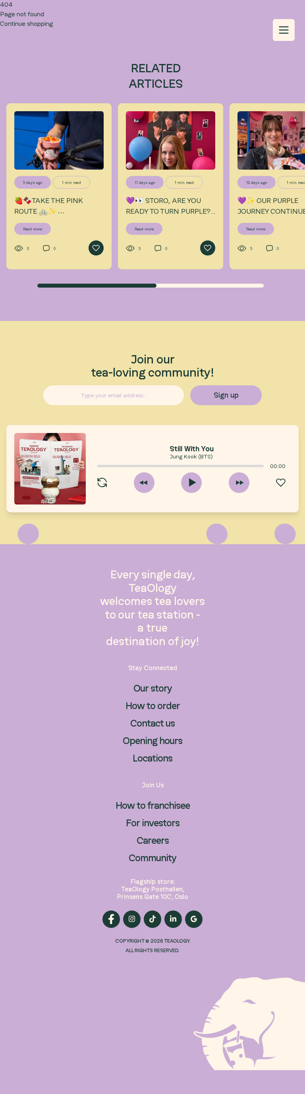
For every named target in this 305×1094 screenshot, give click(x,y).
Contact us (152, 723)
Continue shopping (26, 23)
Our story (152, 688)
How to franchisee (153, 805)
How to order (152, 705)
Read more (32, 228)
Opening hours (152, 740)
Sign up (226, 395)
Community (152, 858)
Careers (153, 840)
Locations (152, 758)
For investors (153, 823)
